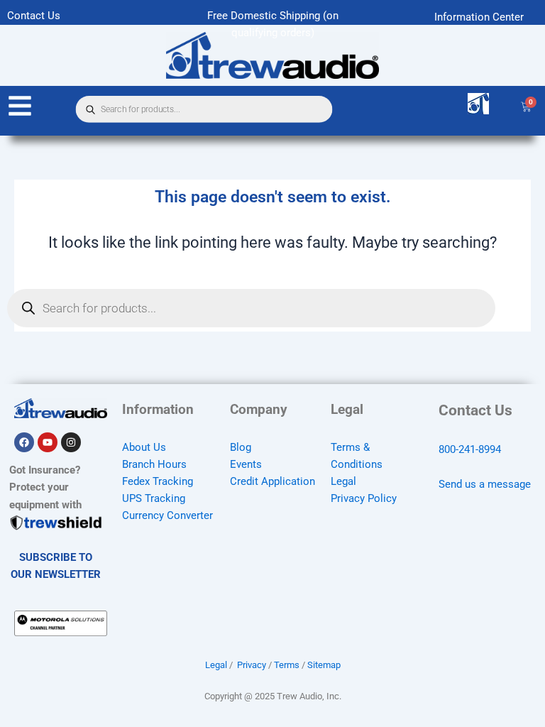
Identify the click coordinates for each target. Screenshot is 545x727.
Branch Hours (154, 464)
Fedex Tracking (157, 481)
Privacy (251, 665)
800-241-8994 (470, 449)
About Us (144, 447)
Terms (286, 665)
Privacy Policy (364, 498)
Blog (240, 447)
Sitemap (324, 665)
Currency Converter (167, 515)
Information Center (479, 17)
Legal (343, 481)
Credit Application (272, 481)
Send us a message (485, 484)
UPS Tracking (153, 498)
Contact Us (33, 15)
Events (246, 464)
